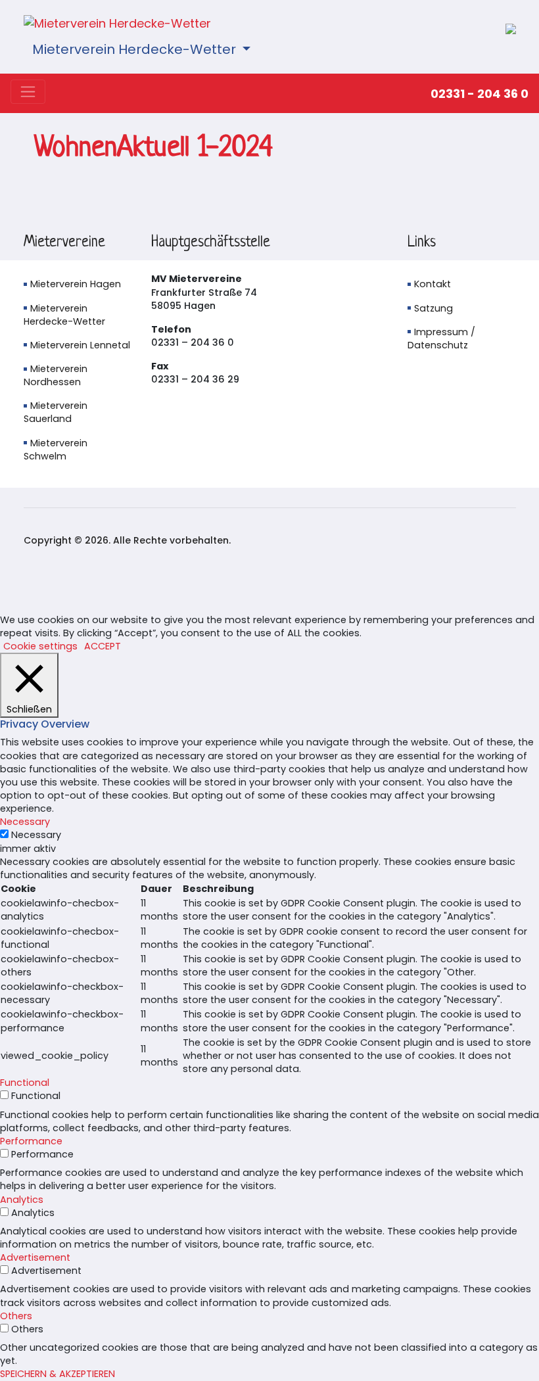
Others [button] (16, 1315)
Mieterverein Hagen (75, 284)
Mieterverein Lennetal (80, 345)
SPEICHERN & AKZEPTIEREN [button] (57, 1373)
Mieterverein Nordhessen (55, 375)
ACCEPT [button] (102, 646)
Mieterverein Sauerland (55, 412)
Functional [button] (24, 1082)
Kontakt (432, 284)
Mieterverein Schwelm (55, 449)
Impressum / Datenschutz (441, 338)
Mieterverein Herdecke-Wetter (135, 49)
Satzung (433, 308)
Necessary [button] (25, 821)
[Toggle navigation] (28, 92)
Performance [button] (31, 1141)
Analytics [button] (21, 1199)
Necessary (36, 834)
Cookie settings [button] (40, 646)
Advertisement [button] (35, 1257)
